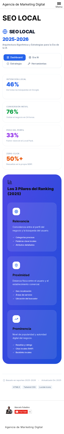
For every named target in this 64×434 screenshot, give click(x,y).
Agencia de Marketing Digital (23, 4)
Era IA (35, 57)
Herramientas (39, 63)
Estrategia (16, 63)
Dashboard (16, 57)
